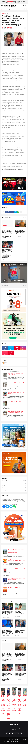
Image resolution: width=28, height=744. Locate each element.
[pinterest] (21, 733)
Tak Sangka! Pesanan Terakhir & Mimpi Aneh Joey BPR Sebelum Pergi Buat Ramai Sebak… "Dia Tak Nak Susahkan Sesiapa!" (20, 675)
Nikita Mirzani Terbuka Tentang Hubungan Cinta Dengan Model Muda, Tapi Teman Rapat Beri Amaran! (7, 614)
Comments (7, 363)
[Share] (25, 28)
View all (24, 217)
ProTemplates (21, 741)
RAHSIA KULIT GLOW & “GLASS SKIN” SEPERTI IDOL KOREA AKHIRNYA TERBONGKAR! (19, 704)
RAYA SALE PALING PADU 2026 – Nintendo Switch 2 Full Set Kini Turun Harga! (14, 703)
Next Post (24, 285)
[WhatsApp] (18, 212)
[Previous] (24, 9)
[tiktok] (18, 733)
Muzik (14, 485)
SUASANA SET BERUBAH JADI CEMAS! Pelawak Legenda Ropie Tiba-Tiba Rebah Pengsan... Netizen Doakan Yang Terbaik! (20, 231)
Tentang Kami (10, 739)
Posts (5, 362)
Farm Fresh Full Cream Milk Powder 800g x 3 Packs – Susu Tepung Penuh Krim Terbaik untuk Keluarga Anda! (8, 707)
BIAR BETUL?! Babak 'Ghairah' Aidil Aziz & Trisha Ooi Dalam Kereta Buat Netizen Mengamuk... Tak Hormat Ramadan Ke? (7, 630)
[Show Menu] (2, 6)
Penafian (24, 739)
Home (3, 13)
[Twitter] (15, 212)
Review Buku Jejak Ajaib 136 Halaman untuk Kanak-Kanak (25, 701)
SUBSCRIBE (10, 1)
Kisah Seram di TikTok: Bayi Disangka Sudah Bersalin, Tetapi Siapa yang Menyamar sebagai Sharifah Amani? (20, 630)
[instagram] (15, 733)
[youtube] (12, 733)
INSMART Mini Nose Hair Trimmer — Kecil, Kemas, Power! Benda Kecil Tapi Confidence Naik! (3, 704)
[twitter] (10, 733)
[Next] (26, 9)
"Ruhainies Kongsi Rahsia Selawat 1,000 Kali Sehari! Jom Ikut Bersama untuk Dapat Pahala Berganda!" (12, 9)
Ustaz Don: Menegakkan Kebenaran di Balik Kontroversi (19, 613)
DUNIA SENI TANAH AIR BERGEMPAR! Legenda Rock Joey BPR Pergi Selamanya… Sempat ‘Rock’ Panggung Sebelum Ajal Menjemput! (7, 253)
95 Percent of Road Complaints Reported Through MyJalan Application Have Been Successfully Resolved (16, 551)
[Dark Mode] (23, 6)
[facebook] (7, 733)
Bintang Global (14, 480)
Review (14, 487)
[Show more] (21, 212)
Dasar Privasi (17, 739)
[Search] (26, 6)
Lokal (7, 13)
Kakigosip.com (14, 741)
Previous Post (5, 285)
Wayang (14, 490)
